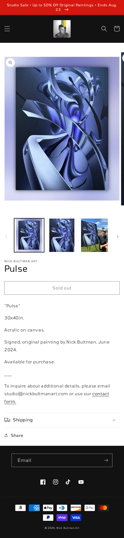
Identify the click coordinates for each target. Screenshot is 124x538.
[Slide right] (117, 236)
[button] (7, 28)
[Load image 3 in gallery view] (95, 235)
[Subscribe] (105, 460)
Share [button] (17, 435)
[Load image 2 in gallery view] (62, 235)
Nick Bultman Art (68, 528)
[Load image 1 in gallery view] (29, 235)
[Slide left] (6, 236)
